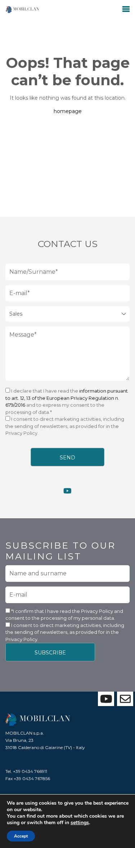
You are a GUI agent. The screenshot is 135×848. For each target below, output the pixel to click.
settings (80, 822)
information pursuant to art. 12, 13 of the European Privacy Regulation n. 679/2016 (66, 398)
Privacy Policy (97, 611)
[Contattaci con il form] (125, 699)
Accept (21, 836)
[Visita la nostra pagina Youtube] (67, 491)
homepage (68, 111)
